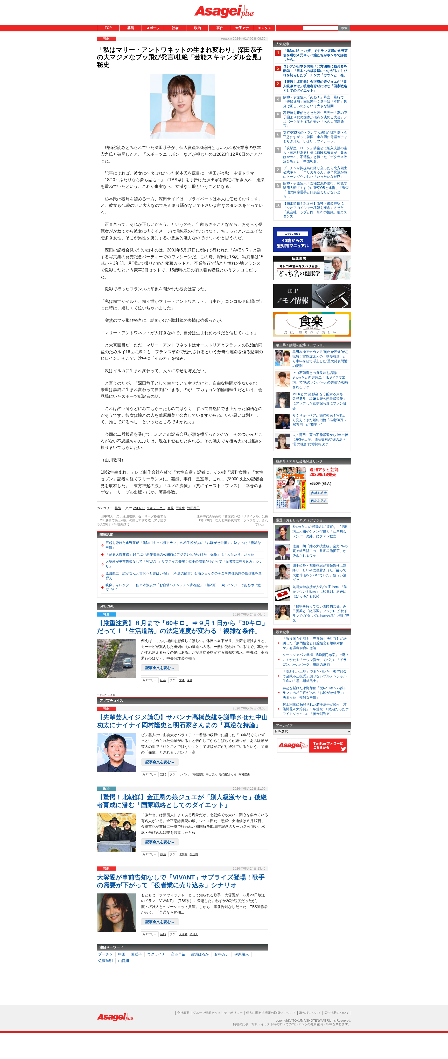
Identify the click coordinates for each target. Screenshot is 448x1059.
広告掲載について (336, 1013)
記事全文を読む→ (159, 668)
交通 (182, 680)
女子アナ (242, 28)
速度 (189, 680)
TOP (108, 28)
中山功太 (211, 774)
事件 (219, 28)
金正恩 (194, 854)
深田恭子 (193, 508)
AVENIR (139, 508)
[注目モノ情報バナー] (312, 307)
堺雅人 (194, 934)
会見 (170, 508)
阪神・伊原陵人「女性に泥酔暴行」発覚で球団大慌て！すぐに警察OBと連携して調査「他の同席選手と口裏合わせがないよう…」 (316, 190)
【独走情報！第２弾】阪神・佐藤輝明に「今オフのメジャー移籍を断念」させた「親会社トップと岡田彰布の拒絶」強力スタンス (315, 209)
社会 (175, 28)
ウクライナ (156, 954)
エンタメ (264, 28)
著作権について (310, 1013)
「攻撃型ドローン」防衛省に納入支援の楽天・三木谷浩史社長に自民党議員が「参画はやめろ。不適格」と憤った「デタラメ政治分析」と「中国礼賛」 (315, 154)
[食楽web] (312, 335)
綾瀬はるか (200, 954)
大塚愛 (183, 934)
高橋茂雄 (198, 774)
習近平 (136, 954)
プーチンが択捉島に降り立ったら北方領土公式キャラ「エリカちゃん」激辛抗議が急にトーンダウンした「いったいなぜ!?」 (315, 172)
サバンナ (184, 774)
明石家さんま (227, 774)
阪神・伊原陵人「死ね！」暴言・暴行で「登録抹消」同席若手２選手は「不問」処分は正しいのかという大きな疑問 (315, 101)
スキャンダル (156, 508)
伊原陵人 (241, 954)
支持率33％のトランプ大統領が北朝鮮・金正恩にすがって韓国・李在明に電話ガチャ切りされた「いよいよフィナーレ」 (315, 137)
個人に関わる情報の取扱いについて (271, 1013)
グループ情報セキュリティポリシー (218, 1013)
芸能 (130, 28)
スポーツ (153, 28)
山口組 (123, 961)
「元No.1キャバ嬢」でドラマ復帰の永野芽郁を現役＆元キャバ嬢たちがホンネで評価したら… (315, 55)
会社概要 (183, 1013)
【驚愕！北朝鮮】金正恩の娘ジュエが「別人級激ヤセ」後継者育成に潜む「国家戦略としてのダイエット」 (315, 86)
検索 (344, 28)
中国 (121, 954)
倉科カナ (221, 954)
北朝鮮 (183, 854)
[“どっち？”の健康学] (312, 279)
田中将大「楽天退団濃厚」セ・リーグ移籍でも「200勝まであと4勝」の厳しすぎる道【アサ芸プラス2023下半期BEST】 (131, 520)
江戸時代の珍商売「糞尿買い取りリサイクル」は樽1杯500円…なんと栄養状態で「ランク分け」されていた (232, 520)
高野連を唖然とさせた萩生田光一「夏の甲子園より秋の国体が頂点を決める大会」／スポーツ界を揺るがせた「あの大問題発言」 (315, 119)
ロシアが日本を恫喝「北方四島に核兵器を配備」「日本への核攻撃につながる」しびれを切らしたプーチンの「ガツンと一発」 (315, 70)
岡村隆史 (244, 774)
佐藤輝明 (105, 961)
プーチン (105, 954)
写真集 (180, 508)
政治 (197, 28)
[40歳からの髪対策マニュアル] (312, 250)
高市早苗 (178, 954)
